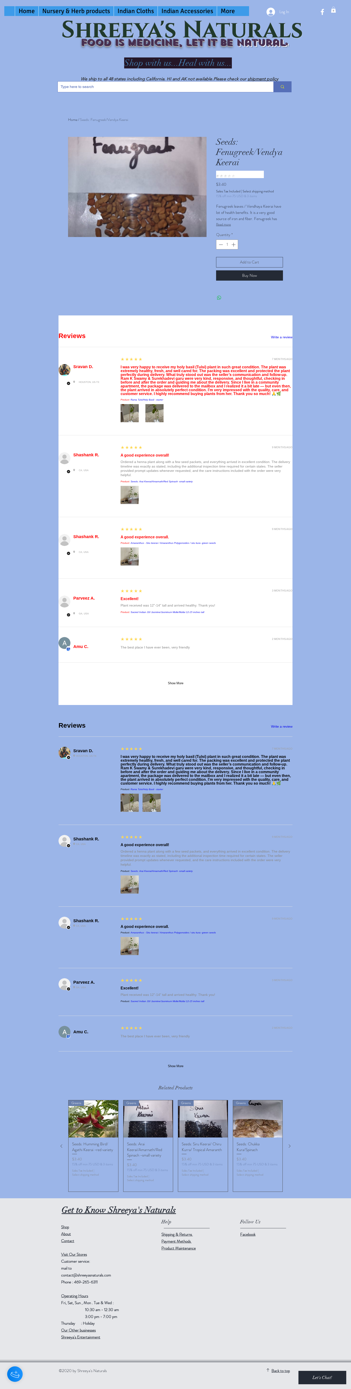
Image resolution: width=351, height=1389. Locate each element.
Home (72, 119)
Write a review (281, 337)
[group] (175, 1146)
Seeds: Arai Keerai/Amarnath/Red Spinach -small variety (162, 481)
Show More (175, 683)
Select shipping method (258, 191)
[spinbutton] (227, 244)
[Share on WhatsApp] (219, 298)
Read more (223, 224)
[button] (333, 10)
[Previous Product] (61, 1146)
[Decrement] (220, 244)
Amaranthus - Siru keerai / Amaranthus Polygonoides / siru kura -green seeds (173, 543)
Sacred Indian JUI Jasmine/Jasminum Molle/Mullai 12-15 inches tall (167, 612)
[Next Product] (289, 1146)
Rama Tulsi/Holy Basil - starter (147, 399)
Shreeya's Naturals (182, 30)
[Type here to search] (282, 87)
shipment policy (263, 79)
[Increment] (234, 244)
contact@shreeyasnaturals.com (86, 1275)
